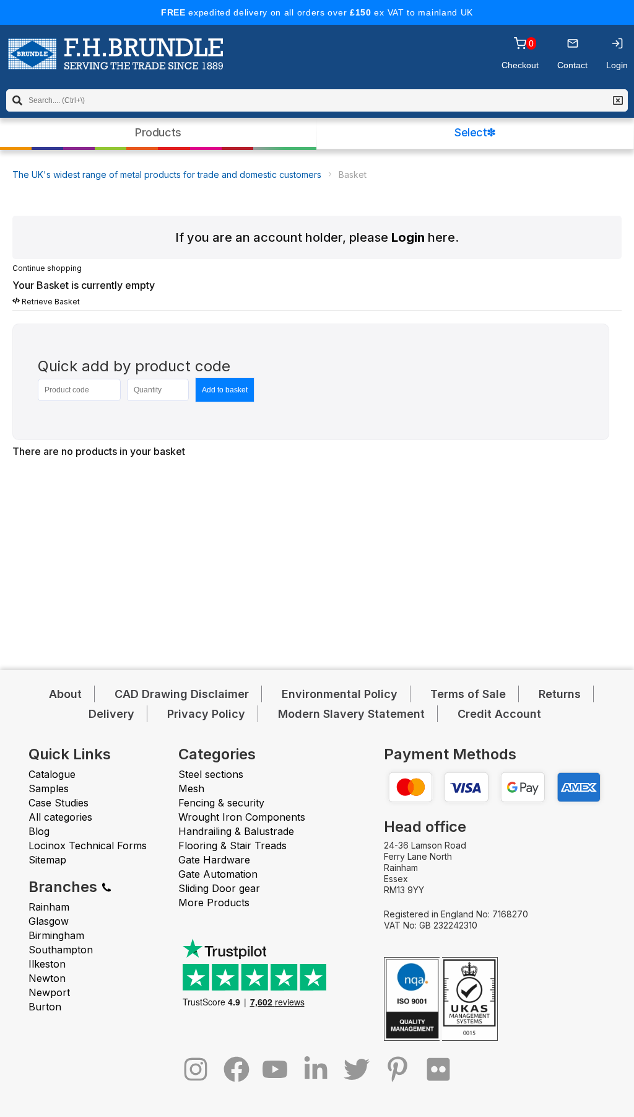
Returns (560, 693)
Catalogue (52, 774)
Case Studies (58, 803)
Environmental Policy (339, 693)
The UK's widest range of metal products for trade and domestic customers (166, 174)
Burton (44, 1006)
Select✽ (475, 132)
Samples (48, 788)
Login (408, 237)
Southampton (60, 949)
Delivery (111, 713)
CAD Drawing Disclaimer (182, 693)
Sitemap (47, 860)
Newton (47, 978)
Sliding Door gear (219, 888)
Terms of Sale (468, 693)
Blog (39, 831)
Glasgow (48, 921)
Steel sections (210, 774)
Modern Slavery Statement (351, 713)
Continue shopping (47, 268)
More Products (214, 902)
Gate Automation (218, 874)
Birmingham (56, 935)
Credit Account (499, 713)
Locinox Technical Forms (87, 845)
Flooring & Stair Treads (232, 845)
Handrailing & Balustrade (236, 831)
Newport (49, 992)
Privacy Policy (206, 713)
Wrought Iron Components (241, 817)
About (65, 693)
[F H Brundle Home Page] (115, 63)
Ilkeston (47, 964)
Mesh (191, 788)
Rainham (48, 907)
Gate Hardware (214, 860)
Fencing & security (221, 803)
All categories (60, 817)
